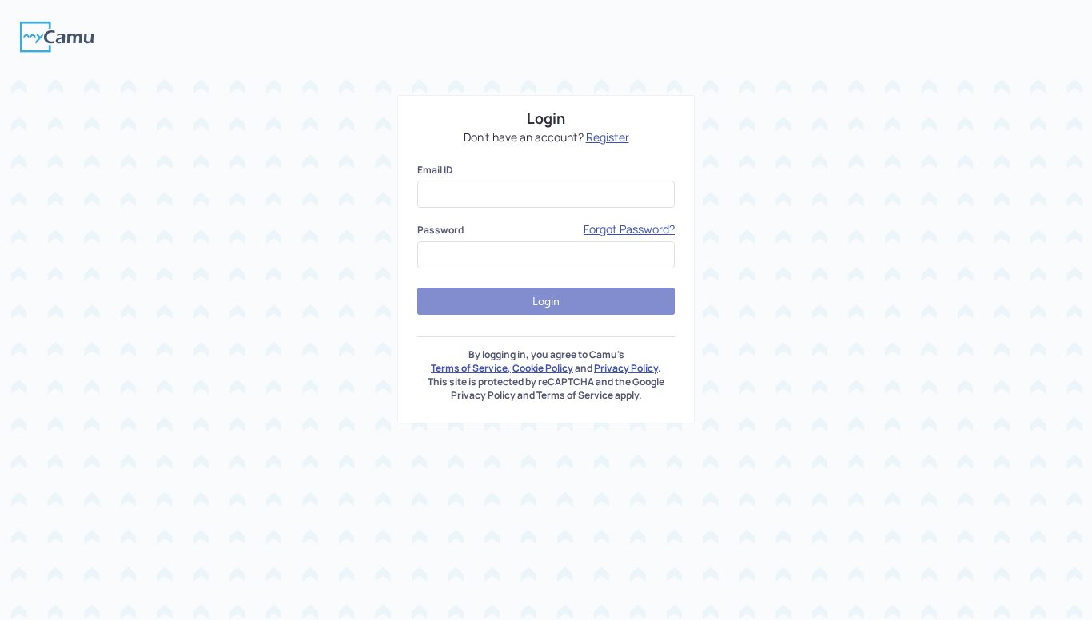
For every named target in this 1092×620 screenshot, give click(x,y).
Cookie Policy (542, 368)
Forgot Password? (629, 228)
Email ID (434, 170)
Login (546, 300)
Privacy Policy (626, 368)
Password (440, 229)
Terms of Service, (471, 368)
